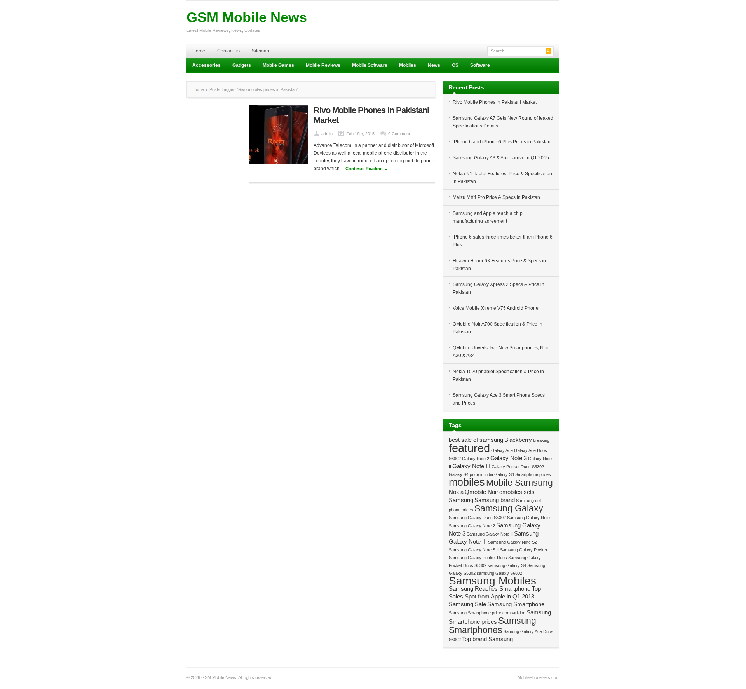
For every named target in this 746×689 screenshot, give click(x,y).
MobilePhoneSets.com (539, 677)
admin (327, 133)
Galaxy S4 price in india (471, 474)
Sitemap (260, 51)
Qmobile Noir (481, 491)
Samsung (461, 500)
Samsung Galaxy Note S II (474, 550)
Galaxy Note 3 (508, 458)
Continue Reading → (366, 168)
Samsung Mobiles (492, 581)
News (434, 65)
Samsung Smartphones (492, 625)
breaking (541, 440)
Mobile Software (369, 65)
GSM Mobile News (246, 17)
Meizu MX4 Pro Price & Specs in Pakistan (496, 197)
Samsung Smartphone (515, 604)
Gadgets (241, 65)
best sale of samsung (476, 439)
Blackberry (518, 439)
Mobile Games (278, 65)
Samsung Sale (467, 604)
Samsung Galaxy (508, 508)
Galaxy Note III (471, 466)
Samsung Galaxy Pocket (523, 550)
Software (480, 65)
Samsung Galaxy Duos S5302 (477, 517)
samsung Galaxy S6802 (499, 573)
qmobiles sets (517, 491)
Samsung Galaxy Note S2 (512, 542)
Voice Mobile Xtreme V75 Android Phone (496, 308)
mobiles (467, 482)
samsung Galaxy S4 (507, 565)
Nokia (456, 491)
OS (455, 65)
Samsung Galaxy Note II (490, 534)
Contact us (228, 51)
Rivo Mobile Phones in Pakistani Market (495, 102)
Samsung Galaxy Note (528, 517)
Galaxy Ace (502, 450)
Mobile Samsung (519, 483)
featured (469, 447)
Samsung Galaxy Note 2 (472, 525)
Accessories (206, 65)
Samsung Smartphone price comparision (487, 613)
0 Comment (399, 133)
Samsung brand (494, 500)
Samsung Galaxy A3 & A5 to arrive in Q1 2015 (501, 157)
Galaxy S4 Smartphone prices (522, 474)
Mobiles (407, 65)
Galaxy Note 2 (475, 458)
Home (198, 51)
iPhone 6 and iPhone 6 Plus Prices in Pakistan (502, 142)
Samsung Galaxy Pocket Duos (478, 557)
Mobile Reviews (323, 65)
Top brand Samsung (487, 639)
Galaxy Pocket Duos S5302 (518, 466)
